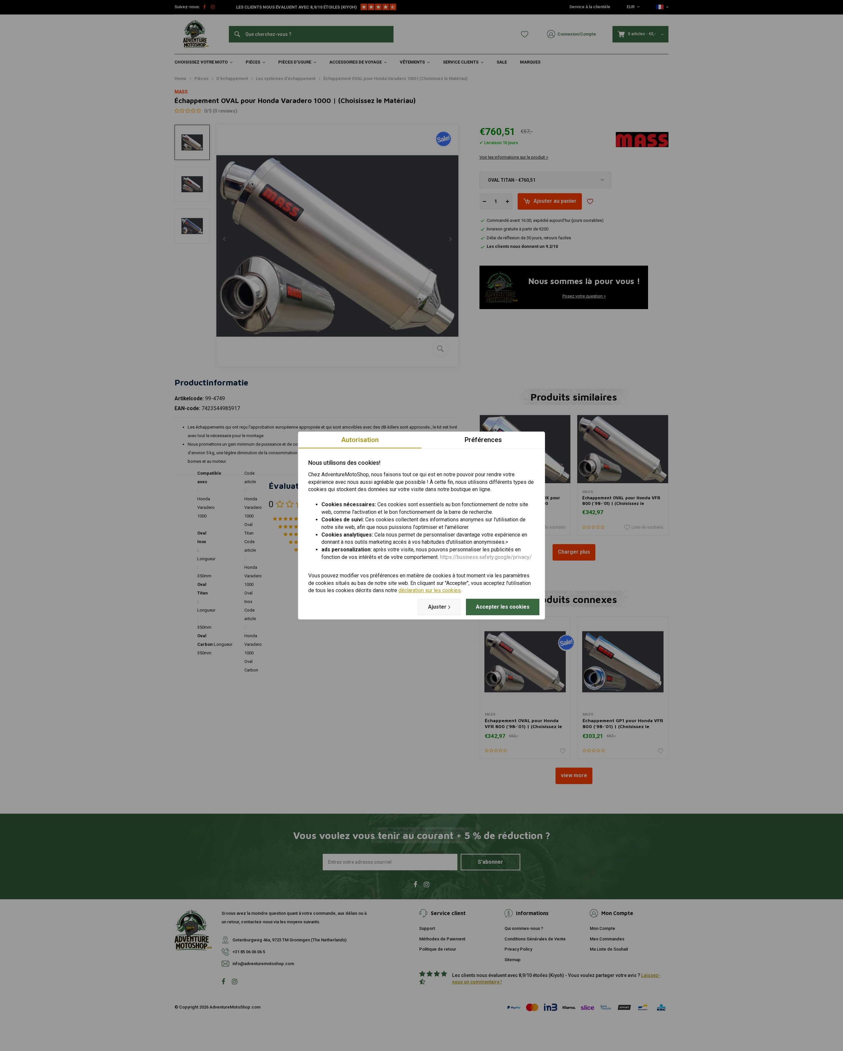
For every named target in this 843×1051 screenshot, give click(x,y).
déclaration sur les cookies (429, 591)
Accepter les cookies (503, 607)
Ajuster (437, 607)
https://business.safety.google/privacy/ (486, 557)
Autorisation (360, 440)
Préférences (483, 440)
